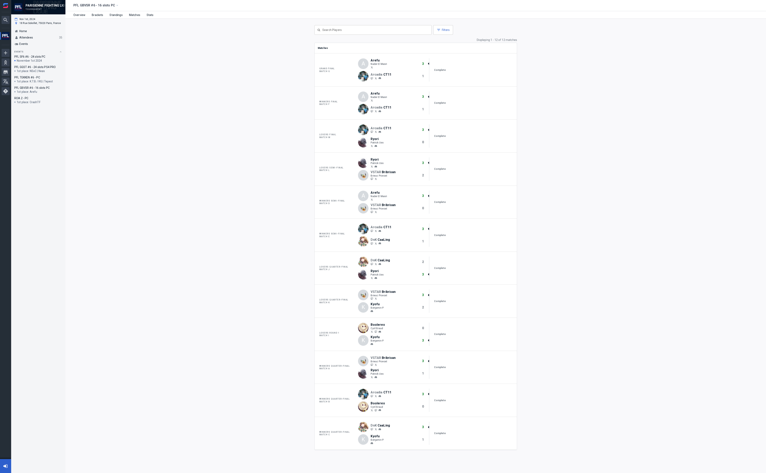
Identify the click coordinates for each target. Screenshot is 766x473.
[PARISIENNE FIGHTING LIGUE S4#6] (5, 36)
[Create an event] (6, 53)
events (19, 52)
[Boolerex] (372, 331)
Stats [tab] (150, 15)
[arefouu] (372, 67)
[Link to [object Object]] (364, 76)
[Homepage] (5, 5)
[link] (380, 78)
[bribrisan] (372, 179)
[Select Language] (6, 82)
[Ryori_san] (372, 145)
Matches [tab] (134, 15)
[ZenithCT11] (376, 78)
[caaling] (372, 243)
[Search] (6, 20)
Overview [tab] (79, 15)
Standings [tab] (116, 15)
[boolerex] (380, 331)
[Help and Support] (6, 91)
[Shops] (6, 72)
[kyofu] (372, 311)
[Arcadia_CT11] (372, 78)
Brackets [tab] (97, 15)
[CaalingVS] (376, 243)
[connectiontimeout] (380, 78)
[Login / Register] (5, 466)
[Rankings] (6, 62)
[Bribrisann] (376, 179)
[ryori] (376, 146)
